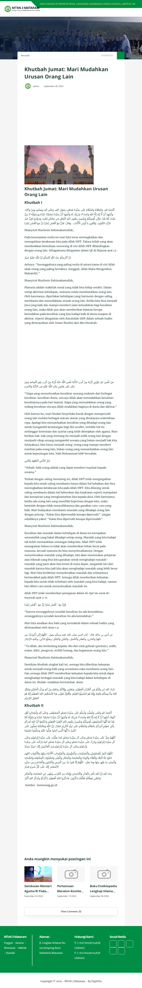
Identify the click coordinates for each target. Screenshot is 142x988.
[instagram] (129, 943)
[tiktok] (113, 950)
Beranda (25, 55)
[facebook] (113, 943)
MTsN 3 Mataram (74, 981)
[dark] (129, 12)
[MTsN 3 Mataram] (22, 9)
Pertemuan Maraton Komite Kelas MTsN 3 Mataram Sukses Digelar (69, 889)
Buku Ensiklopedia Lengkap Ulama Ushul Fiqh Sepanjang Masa (103, 889)
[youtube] (121, 950)
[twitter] (121, 943)
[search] (123, 12)
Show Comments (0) (71, 911)
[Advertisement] (78, 117)
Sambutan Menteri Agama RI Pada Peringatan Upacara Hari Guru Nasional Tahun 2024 (38, 889)
